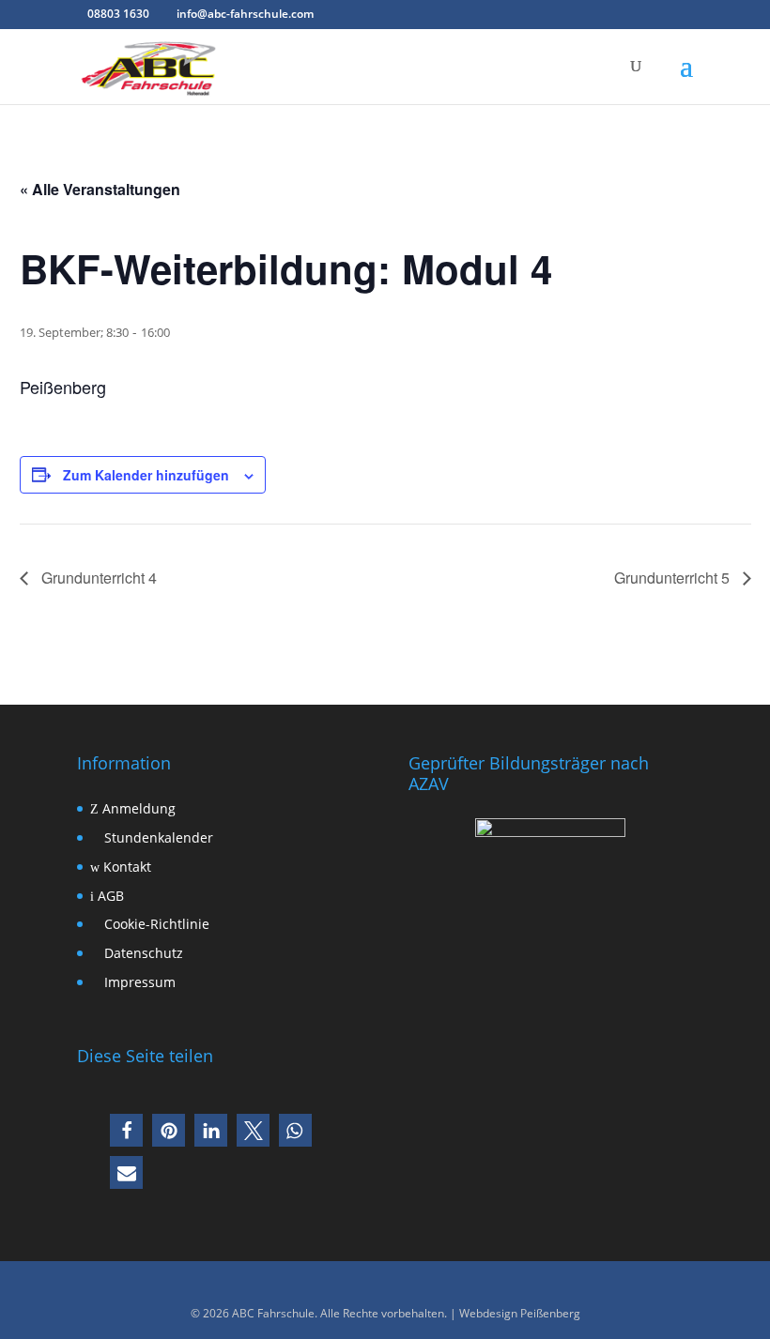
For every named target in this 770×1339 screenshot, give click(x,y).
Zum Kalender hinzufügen (146, 474)
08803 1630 (118, 14)
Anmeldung (137, 808)
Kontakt (125, 866)
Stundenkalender (156, 837)
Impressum (138, 982)
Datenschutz (141, 953)
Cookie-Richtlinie (154, 924)
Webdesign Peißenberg (519, 1313)
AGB (109, 896)
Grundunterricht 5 (673, 577)
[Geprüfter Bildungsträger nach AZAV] (550, 921)
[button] (126, 1130)
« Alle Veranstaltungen (100, 189)
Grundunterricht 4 (97, 577)
